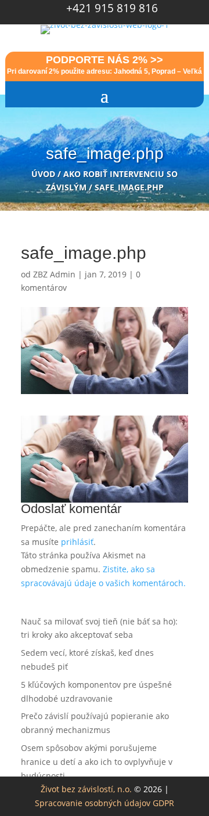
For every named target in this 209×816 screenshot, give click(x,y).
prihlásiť (77, 541)
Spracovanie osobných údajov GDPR (104, 802)
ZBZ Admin (54, 274)
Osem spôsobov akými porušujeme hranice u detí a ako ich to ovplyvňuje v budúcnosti (96, 761)
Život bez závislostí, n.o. (86, 789)
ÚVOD (43, 173)
